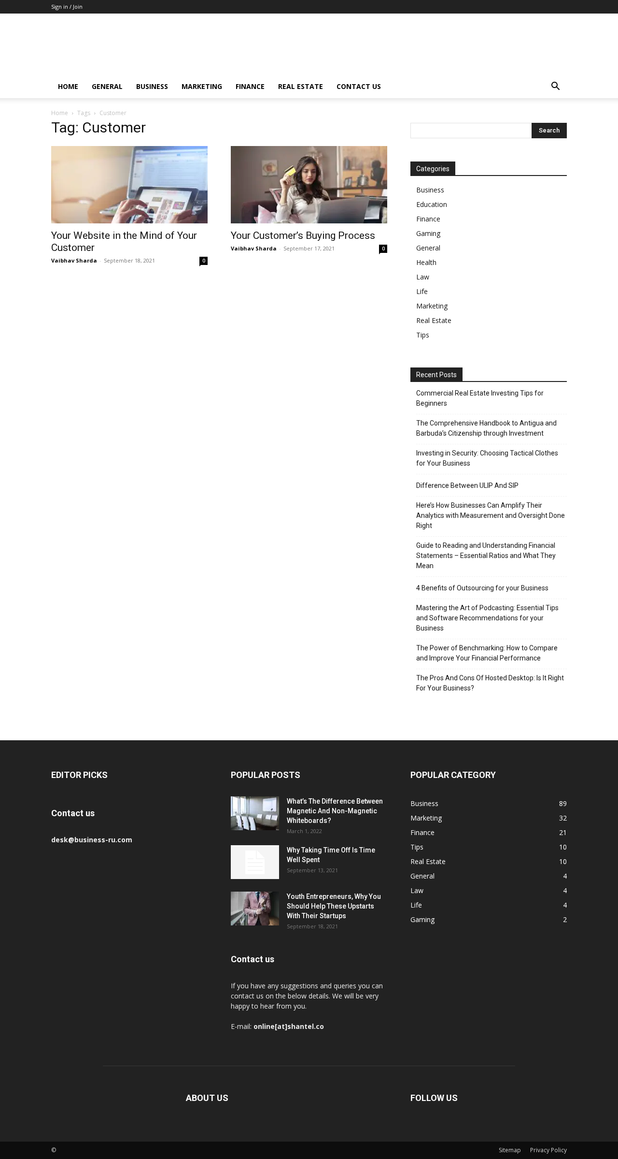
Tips (422, 334)
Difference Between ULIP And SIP (467, 485)
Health (426, 262)
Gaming (428, 233)
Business (152, 86)
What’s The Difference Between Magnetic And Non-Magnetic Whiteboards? (335, 810)
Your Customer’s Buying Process (303, 235)
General (107, 86)
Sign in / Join (67, 6)
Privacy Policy (548, 1150)
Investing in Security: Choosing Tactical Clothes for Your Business (487, 458)
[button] (555, 87)
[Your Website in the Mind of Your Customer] (129, 184)
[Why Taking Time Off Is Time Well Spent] (255, 862)
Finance (250, 86)
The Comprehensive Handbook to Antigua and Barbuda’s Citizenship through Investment (486, 428)
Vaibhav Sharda (74, 260)
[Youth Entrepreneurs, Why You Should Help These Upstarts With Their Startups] (255, 908)
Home (68, 86)
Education (431, 204)
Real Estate (300, 86)
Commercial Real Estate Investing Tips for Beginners (480, 398)
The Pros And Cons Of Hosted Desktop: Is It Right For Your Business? (490, 683)
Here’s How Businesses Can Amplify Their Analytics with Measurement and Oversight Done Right (490, 515)
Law (422, 276)
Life (422, 291)
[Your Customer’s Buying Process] (309, 184)
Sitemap (510, 1150)
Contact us (359, 86)
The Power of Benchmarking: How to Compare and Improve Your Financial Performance (487, 653)
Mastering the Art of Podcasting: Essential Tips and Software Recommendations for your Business (487, 618)
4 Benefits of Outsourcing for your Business (482, 588)
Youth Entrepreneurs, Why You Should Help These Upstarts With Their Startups (334, 906)
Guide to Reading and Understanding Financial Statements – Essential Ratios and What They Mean (486, 556)
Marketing (202, 86)
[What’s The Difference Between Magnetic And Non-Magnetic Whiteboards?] (255, 813)
